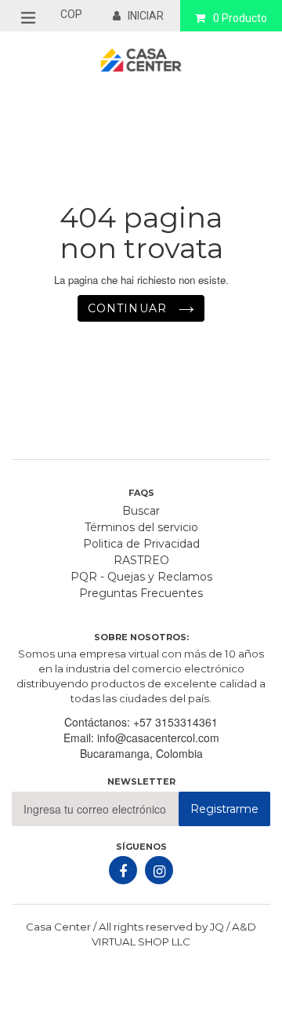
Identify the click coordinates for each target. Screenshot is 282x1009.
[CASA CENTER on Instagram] (159, 870)
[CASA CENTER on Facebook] (123, 870)
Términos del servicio (141, 527)
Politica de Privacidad (141, 544)
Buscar (141, 511)
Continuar (129, 308)
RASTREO (141, 560)
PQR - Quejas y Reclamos (141, 577)
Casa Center (58, 926)
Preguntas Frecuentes (141, 593)
